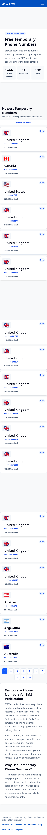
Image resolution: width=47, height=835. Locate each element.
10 (30, 677)
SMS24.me (8, 3)
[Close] (42, 821)
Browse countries (23, 122)
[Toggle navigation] (42, 3)
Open (9, 829)
